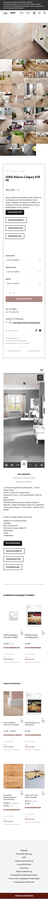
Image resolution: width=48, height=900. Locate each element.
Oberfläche (11, 267)
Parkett (22, 171)
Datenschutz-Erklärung (24, 861)
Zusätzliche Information (24, 478)
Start (7, 171)
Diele (18, 343)
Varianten (10, 256)
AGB (24, 857)
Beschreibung (24, 474)
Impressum (24, 868)
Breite (8, 279)
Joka (22, 343)
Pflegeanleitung (15, 236)
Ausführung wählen (12, 735)
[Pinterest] (40, 331)
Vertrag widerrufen (24, 896)
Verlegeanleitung (15, 228)
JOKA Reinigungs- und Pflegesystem (31, 636)
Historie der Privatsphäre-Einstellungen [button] (24, 878)
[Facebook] (37, 331)
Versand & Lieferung (24, 854)
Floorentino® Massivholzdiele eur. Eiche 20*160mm (10, 797)
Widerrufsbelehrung (24, 871)
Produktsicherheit (24, 482)
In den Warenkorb (24, 299)
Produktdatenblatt (16, 220)
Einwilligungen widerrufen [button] (24, 882)
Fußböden (14, 171)
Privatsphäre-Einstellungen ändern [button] (24, 875)
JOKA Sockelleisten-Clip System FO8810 (10, 636)
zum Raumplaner (15, 212)
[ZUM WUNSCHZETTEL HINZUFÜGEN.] (22, 632)
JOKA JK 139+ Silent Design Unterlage (31, 796)
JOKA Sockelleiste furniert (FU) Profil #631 (11, 724)
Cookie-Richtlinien (24, 864)
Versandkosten (14, 312)
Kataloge (24, 850)
